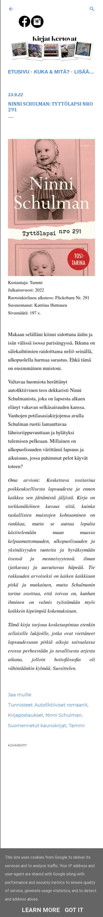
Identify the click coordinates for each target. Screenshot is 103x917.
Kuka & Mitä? (52, 71)
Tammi (76, 725)
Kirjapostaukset (25, 715)
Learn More (41, 910)
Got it (74, 910)
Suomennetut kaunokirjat (37, 725)
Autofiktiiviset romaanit (61, 705)
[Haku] (92, 8)
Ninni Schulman (64, 715)
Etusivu (18, 71)
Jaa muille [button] (19, 695)
